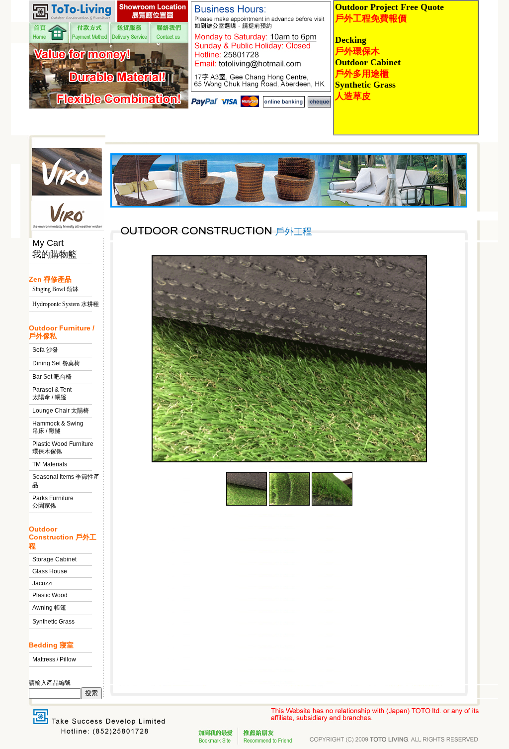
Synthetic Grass (53, 621)
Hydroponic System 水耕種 (65, 304)
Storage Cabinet (54, 559)
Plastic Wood (50, 595)
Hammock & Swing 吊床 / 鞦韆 (58, 427)
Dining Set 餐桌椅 (56, 363)
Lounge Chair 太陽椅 (60, 410)
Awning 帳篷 (49, 607)
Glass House (49, 571)
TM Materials (49, 464)
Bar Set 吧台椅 (52, 376)
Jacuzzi (42, 583)
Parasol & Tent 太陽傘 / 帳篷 (52, 393)
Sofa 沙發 (45, 349)
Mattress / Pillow (54, 659)
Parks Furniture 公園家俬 (53, 502)
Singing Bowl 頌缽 (55, 289)
